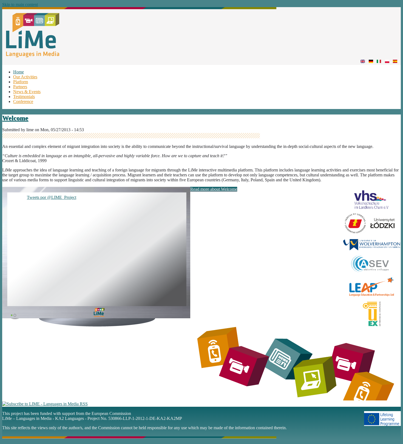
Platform (20, 81)
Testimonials (24, 96)
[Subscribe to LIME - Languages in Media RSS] (45, 404)
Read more (213, 189)
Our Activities (25, 77)
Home (18, 72)
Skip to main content (20, 4)
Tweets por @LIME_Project (51, 197)
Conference (23, 101)
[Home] (139, 55)
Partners (20, 86)
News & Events (27, 91)
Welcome (15, 118)
